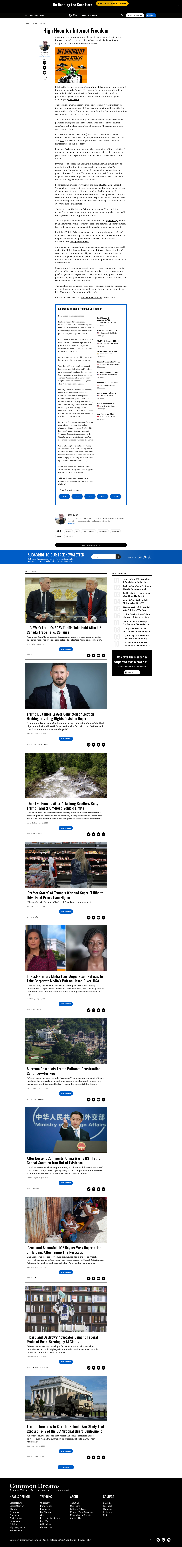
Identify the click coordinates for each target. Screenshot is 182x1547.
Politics (13, 1524)
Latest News (16, 1502)
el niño (35, 917)
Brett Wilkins (31, 733)
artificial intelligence (40, 1367)
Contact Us (75, 1518)
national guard (38, 1457)
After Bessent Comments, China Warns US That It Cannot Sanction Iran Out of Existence (63, 1160)
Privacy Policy (84, 1539)
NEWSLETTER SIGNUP (135, 15)
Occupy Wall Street (79, 241)
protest (88, 256)
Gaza (42, 1515)
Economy (14, 1512)
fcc (77, 531)
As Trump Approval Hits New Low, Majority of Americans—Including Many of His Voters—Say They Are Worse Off (137, 630)
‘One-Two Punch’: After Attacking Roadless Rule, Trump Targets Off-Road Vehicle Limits (62, 805)
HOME (27, 23)
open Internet (97, 250)
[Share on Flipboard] (44, 68)
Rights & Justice (17, 1527)
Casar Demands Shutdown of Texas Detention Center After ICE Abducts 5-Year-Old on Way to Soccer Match (136, 644)
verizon (68, 536)
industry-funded (63, 108)
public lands (37, 834)
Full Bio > (71, 523)
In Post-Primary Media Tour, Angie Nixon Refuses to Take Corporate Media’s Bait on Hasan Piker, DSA (65, 978)
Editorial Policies (78, 1509)
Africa (58, 250)
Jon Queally (31, 644)
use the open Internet (91, 297)
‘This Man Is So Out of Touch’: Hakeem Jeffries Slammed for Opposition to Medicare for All (136, 595)
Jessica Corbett (32, 823)
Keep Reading (66, 649)
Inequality (45, 1509)
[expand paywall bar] (179, 5)
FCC (62, 140)
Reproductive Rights (50, 1518)
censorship (73, 99)
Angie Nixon (37, 1009)
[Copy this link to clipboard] (103, 655)
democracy (63, 37)
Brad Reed (30, 906)
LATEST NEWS (34, 15)
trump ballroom (38, 1099)
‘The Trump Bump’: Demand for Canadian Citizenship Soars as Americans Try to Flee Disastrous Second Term (137, 587)
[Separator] (45, 78)
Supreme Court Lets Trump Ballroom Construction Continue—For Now (63, 1071)
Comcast (112, 184)
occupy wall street (88, 531)
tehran (59, 536)
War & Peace (16, 1530)
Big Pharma (46, 1512)
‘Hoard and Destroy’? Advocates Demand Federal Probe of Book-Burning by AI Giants (62, 1339)
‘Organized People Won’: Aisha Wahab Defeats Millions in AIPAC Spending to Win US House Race (136, 637)
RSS (105, 1515)
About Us (74, 1502)
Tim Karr (45, 52)
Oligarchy (45, 1502)
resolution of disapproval (98, 87)
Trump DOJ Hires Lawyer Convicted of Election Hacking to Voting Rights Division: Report (60, 716)
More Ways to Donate (80, 1515)
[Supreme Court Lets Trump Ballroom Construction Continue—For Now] (66, 1040)
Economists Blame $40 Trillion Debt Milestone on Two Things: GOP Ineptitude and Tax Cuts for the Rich (136, 602)
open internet (103, 531)
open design (112, 220)
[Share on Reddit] (44, 73)
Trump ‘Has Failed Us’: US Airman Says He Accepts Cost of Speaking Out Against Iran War (136, 580)
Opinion (34, 23)
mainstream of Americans (82, 152)
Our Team (75, 1505)
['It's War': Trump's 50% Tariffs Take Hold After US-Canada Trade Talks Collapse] (66, 599)
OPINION (42, 15)
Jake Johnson (31, 1357)
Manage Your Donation (81, 1512)
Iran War (36, 1188)
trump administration (40, 744)
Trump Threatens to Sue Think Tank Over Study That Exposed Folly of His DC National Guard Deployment (65, 1429)
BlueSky (107, 1502)
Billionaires (45, 1524)
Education (14, 1515)
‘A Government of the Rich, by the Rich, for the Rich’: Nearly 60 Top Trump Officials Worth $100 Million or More (136, 609)
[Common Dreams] (83, 15)
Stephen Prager (32, 1178)
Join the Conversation (91, 545)
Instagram (108, 1512)
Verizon (59, 188)
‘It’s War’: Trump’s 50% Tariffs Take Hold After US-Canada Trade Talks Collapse (65, 630)
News (28, 655)
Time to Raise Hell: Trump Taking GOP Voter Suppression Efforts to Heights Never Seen (136, 623)
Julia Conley (31, 999)
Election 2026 (46, 1527)
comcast (42, 23)
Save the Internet (44, 56)
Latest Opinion (17, 1505)
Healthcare (15, 1521)
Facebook (107, 1505)
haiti (34, 1278)
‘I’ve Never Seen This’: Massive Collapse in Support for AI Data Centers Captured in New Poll (137, 616)
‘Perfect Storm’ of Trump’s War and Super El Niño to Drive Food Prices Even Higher (65, 895)
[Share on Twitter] (44, 63)
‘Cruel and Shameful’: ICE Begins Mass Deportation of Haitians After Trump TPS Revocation (64, 1250)
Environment (16, 1518)
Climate (13, 1509)
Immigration (46, 1505)
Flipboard (107, 1509)
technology (115, 531)
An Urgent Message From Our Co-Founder (80, 308)
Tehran (118, 235)
